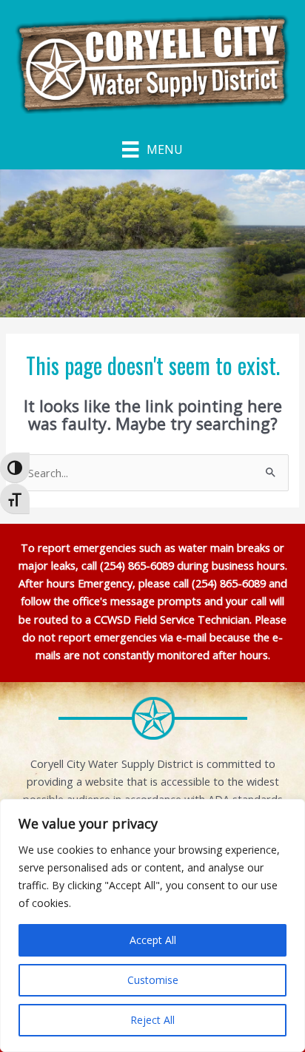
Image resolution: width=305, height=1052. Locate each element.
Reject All (152, 1020)
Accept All (153, 940)
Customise (152, 980)
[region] (152, 925)
